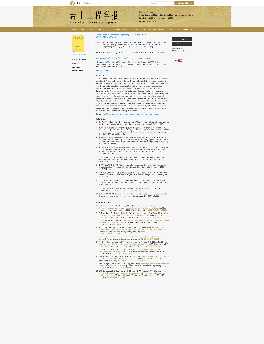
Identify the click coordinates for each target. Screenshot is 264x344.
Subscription (174, 29)
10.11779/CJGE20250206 (157, 210)
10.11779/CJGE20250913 (153, 239)
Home (74, 29)
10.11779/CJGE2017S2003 (109, 37)
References (76, 67)
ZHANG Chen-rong (144, 58)
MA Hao (115, 58)
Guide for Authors (156, 29)
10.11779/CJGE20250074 (123, 224)
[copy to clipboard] (152, 47)
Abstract (74, 63)
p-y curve (133, 114)
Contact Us (187, 29)
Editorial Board (104, 29)
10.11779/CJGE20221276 (116, 277)
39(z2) (139, 35)
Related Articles (77, 71)
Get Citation (182, 39)
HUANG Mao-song (102, 58)
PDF (176, 44)
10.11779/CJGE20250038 (111, 234)
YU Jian (131, 58)
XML (187, 44)
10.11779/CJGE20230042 (137, 261)
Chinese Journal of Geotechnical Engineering (112, 35)
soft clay (107, 114)
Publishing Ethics (138, 29)
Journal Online (119, 29)
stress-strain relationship (120, 114)
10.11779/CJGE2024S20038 (123, 253)
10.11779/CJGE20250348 (149, 217)
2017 (133, 35)
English (87, 3)
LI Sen (123, 58)
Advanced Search (185, 3)
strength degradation (153, 114)
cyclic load (141, 114)
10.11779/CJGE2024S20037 (150, 246)
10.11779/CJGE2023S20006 (123, 268)
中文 (78, 3)
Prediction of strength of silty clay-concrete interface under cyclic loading (125, 244)
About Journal (86, 29)
